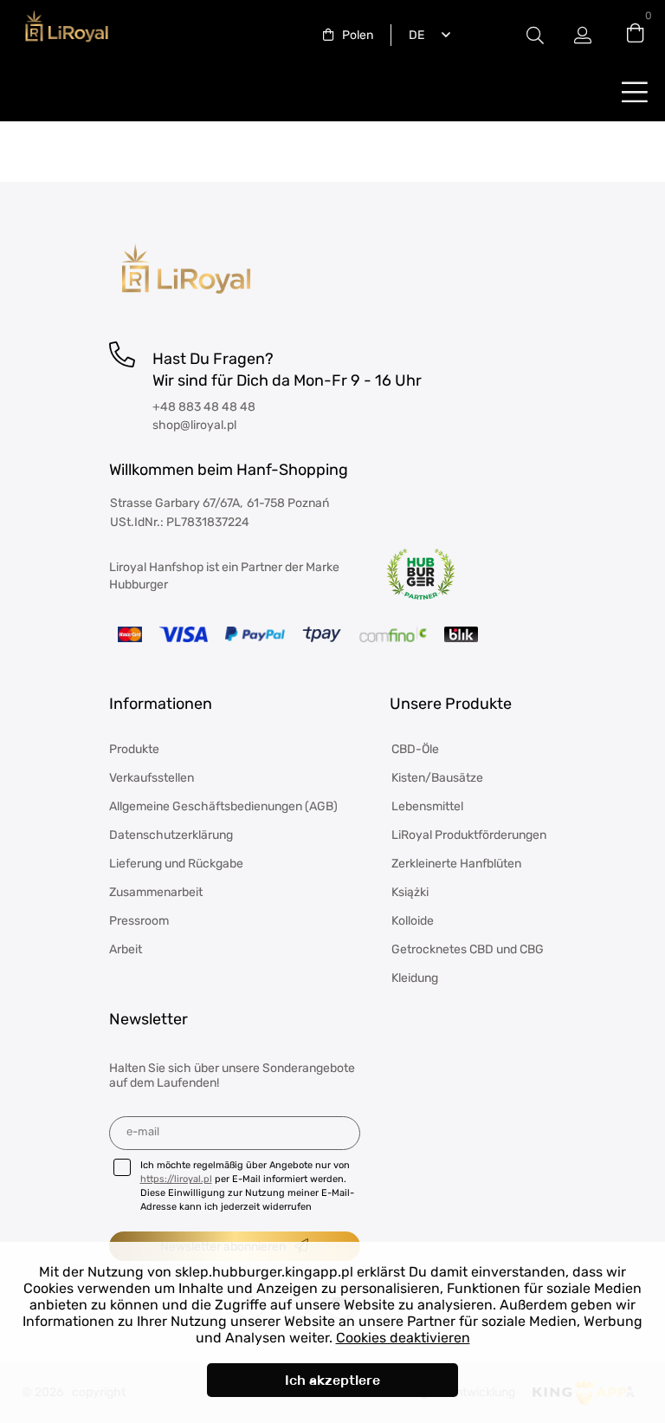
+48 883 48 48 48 (203, 407)
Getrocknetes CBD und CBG (467, 949)
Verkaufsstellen (151, 777)
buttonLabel (635, 91)
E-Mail (142, 1131)
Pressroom (139, 920)
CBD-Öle (415, 749)
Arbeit (125, 949)
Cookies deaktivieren (403, 1337)
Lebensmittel (427, 806)
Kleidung (414, 978)
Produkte (134, 749)
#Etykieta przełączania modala (535, 35)
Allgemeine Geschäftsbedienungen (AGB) (223, 806)
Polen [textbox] (357, 35)
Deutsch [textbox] (413, 35)
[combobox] (348, 35)
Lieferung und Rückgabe (176, 863)
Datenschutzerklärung (171, 835)
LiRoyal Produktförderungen (468, 835)
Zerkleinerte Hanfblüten (456, 863)
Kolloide (412, 920)
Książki (410, 892)
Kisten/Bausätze (437, 777)
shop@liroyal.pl (194, 425)
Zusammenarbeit (156, 892)
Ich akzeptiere (332, 1380)
